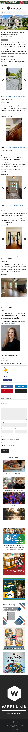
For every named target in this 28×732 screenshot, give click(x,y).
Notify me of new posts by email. (8, 445)
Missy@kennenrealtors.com (7, 358)
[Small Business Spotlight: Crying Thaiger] (14, 483)
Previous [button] (3, 80)
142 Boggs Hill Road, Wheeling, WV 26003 (16, 96)
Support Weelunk (14, 725)
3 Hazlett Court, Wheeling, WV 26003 (14, 205)
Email (2, 428)
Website (17, 428)
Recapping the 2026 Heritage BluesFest (14, 505)
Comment (3, 407)
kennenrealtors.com (9, 323)
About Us (14, 726)
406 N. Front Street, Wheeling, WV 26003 (15, 147)
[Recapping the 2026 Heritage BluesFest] (14, 498)
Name (2, 422)
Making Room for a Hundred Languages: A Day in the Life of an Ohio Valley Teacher (14, 474)
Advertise (22, 725)
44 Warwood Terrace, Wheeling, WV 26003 (16, 305)
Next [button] (25, 80)
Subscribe (6, 725)
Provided (3, 36)
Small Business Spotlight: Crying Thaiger (14, 490)
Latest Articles (14, 457)
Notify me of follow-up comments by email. (10, 439)
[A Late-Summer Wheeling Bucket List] (14, 514)
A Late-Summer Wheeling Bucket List (14, 521)
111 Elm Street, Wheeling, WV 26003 (14, 256)
